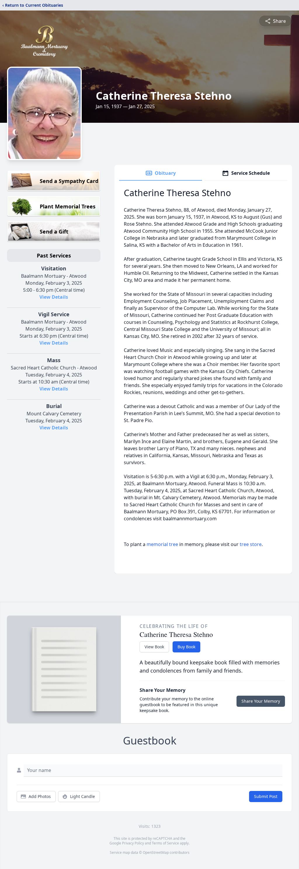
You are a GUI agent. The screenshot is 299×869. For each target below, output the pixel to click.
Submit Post (265, 796)
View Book (154, 646)
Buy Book (186, 646)
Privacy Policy (133, 843)
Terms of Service (165, 843)
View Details (53, 297)
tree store (251, 544)
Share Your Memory (260, 701)
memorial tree (162, 544)
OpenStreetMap (156, 852)
